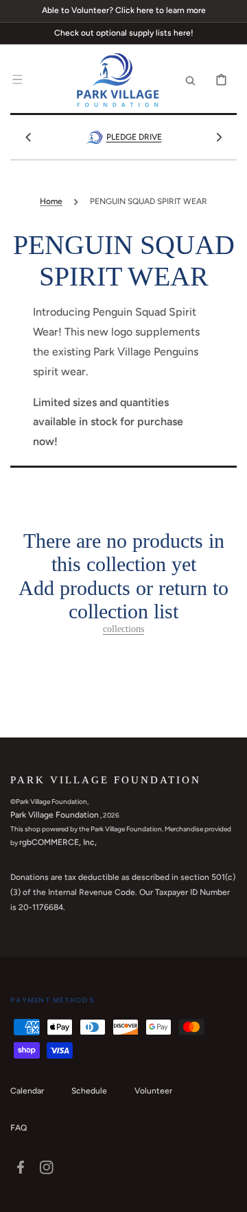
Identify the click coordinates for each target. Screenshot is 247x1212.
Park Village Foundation (54, 815)
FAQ (18, 1128)
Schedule (89, 1091)
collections (123, 629)
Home (51, 201)
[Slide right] (219, 137)
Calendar (27, 1091)
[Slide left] (28, 137)
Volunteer (153, 1091)
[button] (17, 80)
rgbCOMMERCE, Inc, (58, 842)
